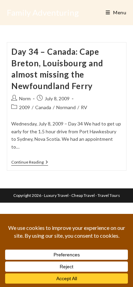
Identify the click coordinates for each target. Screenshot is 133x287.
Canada (43, 107)
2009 (24, 107)
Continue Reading (29, 163)
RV (84, 107)
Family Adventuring (43, 12)
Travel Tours (109, 195)
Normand (66, 107)
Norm (25, 98)
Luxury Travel (56, 195)
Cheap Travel (83, 195)
